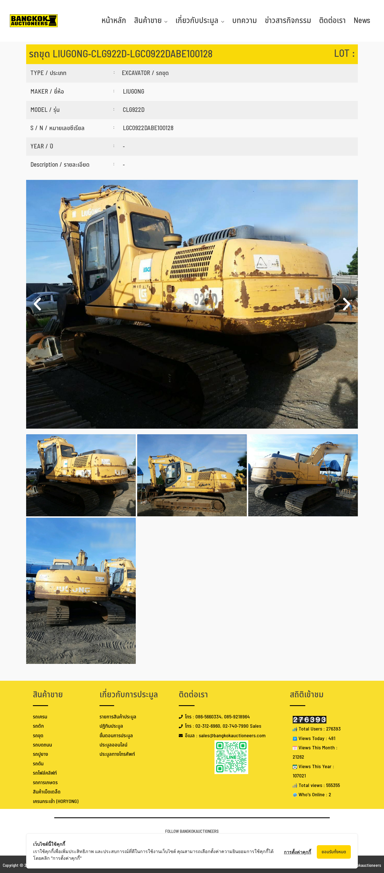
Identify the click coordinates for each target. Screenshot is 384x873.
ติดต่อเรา (332, 21)
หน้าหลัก (113, 21)
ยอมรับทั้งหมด (334, 852)
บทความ (244, 21)
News (362, 21)
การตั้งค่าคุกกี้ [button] (297, 852)
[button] (37, 304)
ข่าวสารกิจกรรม (288, 21)
